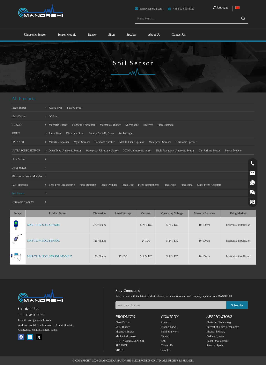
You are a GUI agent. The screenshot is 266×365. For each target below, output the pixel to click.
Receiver (148, 124)
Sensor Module (233, 150)
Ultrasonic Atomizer (23, 202)
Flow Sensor (19, 159)
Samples (165, 350)
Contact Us (167, 345)
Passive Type (74, 107)
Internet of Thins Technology (222, 326)
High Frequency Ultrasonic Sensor (175, 150)
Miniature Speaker (59, 142)
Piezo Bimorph (87, 184)
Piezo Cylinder (109, 184)
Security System (215, 345)
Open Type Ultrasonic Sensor (65, 150)
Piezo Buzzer (19, 107)
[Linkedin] (30, 337)
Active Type (55, 107)
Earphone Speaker (105, 142)
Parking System (215, 336)
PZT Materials (20, 184)
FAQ (163, 340)
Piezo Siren (55, 133)
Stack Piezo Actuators (209, 184)
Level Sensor (19, 167)
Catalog (165, 336)
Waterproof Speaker (160, 142)
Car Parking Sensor (209, 150)
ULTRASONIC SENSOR (26, 150)
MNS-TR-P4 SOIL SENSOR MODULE (49, 256)
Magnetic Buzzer (58, 124)
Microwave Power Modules (27, 176)
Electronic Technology (218, 322)
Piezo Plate (170, 184)
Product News (168, 326)
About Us (166, 322)
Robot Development (217, 340)
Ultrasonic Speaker (186, 142)
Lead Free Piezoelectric (62, 184)
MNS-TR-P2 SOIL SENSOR (43, 224)
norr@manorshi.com (151, 8)
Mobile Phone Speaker (131, 142)
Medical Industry (215, 331)
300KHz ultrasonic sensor (137, 150)
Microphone (132, 124)
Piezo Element (166, 124)
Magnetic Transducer (83, 124)
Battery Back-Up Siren (101, 133)
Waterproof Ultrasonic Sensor (102, 150)
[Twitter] (39, 337)
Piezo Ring (187, 184)
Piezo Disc (127, 184)
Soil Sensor (18, 193)
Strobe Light (126, 133)
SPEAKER (18, 142)
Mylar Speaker (82, 142)
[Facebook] (21, 337)
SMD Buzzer (19, 116)
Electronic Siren (75, 133)
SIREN (16, 133)
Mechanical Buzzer (110, 124)
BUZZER (17, 124)
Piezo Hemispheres (148, 184)
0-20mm (53, 116)
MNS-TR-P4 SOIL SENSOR (43, 240)
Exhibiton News (170, 331)
